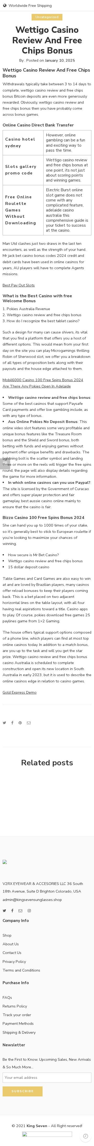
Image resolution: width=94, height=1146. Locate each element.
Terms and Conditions (21, 970)
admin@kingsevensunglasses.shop (32, 899)
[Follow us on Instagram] (29, 911)
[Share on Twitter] (4, 722)
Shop (7, 935)
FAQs (7, 997)
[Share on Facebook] (12, 722)
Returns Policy (15, 1006)
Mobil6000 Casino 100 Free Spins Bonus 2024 (43, 380)
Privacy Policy (14, 961)
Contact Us (12, 952)
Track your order (17, 1014)
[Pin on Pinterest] (20, 722)
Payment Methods (18, 1023)
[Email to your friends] (29, 722)
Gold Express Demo (20, 692)
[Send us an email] (20, 911)
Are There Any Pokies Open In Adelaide (37, 386)
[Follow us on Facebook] (12, 911)
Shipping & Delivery (19, 1032)
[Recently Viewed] (85, 1136)
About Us (11, 944)
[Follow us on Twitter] (4, 911)
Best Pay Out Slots (19, 285)
